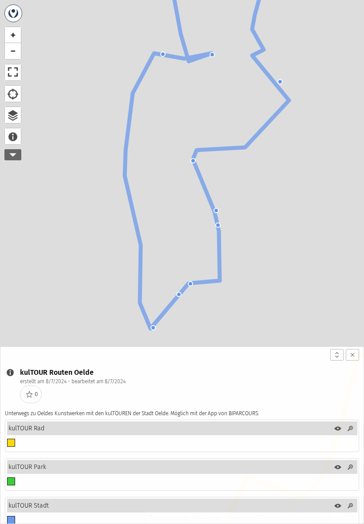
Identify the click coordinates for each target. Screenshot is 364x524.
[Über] (13, 136)
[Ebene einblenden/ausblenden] (337, 428)
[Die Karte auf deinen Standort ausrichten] (13, 94)
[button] (163, 54)
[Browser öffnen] (13, 115)
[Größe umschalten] (337, 354)
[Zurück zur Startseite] (13, 13)
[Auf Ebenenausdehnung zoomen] (350, 428)
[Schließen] (352, 354)
